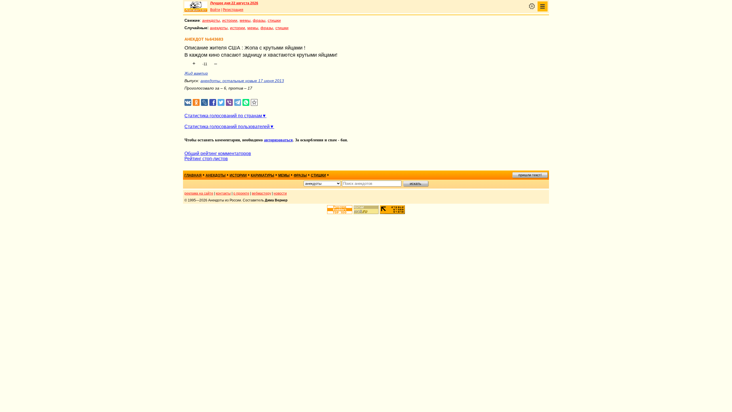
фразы (259, 20)
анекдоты (211, 20)
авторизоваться (278, 140)
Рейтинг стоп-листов (206, 158)
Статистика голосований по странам (223, 115)
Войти (215, 10)
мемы (245, 20)
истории (229, 20)
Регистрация (233, 10)
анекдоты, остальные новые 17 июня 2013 (242, 80)
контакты (223, 193)
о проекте (241, 193)
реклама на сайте (198, 193)
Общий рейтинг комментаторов (217, 153)
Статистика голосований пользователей (227, 126)
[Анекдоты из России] (195, 6)
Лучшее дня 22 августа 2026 (234, 3)
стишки (274, 20)
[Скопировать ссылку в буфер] (254, 102)
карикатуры (262, 175)
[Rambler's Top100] (339, 209)
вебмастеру (261, 193)
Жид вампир (196, 73)
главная (193, 175)
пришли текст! (530, 175)
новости (280, 193)
